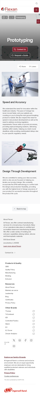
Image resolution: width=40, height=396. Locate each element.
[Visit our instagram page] (31, 340)
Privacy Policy (10, 303)
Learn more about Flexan (12, 246)
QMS (7, 266)
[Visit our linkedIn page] (20, 340)
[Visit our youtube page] (14, 346)
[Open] (36, 9)
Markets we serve (11, 290)
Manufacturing (10, 273)
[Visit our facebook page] (25, 340)
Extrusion (8, 279)
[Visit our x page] (14, 340)
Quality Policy (10, 270)
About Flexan (10, 287)
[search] (36, 3)
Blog (7, 296)
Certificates (9, 300)
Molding (8, 276)
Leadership (9, 293)
